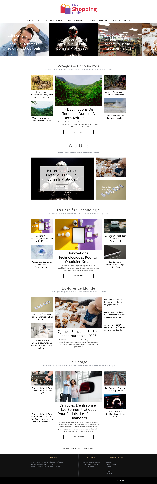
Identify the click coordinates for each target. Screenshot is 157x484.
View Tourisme (78, 132)
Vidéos (97, 462)
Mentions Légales (88, 462)
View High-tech (78, 276)
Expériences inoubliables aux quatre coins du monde (42, 95)
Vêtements (109, 473)
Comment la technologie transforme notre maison (42, 238)
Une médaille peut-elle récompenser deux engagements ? (114, 302)
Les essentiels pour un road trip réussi (115, 389)
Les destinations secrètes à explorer (42, 464)
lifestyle (108, 471)
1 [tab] (145, 38)
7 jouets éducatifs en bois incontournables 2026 (78, 333)
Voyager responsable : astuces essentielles (115, 93)
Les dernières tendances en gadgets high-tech (115, 264)
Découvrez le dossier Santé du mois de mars (78, 448)
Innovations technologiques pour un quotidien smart (78, 257)
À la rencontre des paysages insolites (115, 116)
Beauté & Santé (111, 464)
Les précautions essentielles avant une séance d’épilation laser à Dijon (42, 344)
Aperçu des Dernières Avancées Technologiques (42, 264)
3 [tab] (86, 177)
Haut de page (120, 480)
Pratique (108, 467)
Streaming (109, 462)
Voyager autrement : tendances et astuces (41, 119)
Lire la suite (62, 186)
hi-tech (108, 469)
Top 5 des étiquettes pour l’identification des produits (42, 317)
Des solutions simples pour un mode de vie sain (45, 467)
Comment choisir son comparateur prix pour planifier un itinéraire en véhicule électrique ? (42, 418)
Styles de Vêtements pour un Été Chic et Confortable (47, 462)
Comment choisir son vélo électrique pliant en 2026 (42, 390)
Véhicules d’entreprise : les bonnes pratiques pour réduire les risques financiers (78, 411)
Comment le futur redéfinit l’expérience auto (115, 414)
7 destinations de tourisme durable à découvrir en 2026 (78, 113)
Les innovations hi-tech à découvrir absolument (115, 238)
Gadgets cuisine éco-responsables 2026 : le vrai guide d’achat (114, 315)
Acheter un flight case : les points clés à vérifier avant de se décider (115, 327)
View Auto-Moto (78, 437)
